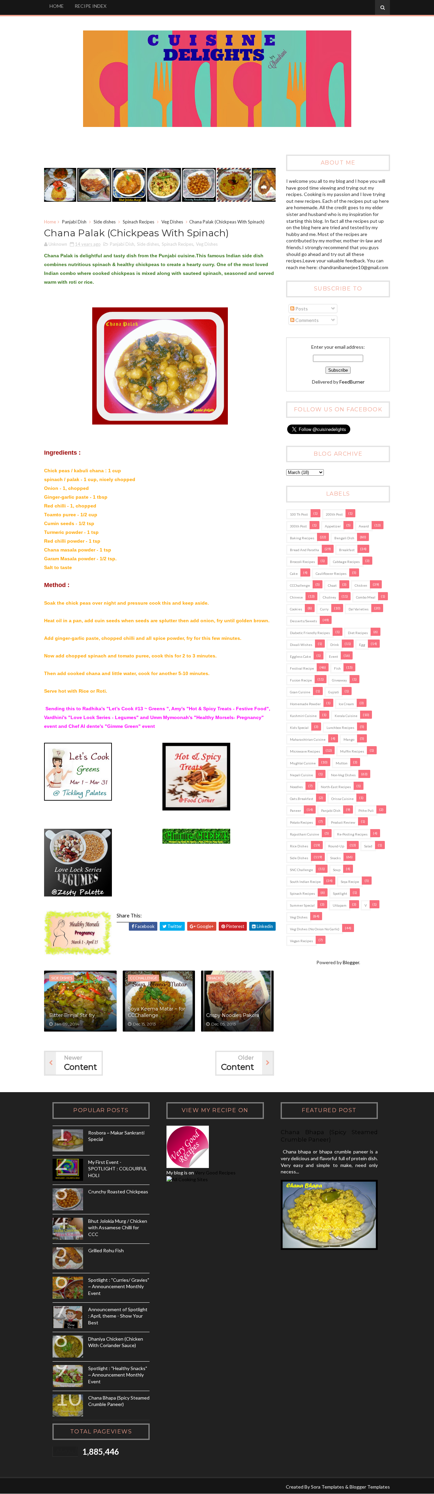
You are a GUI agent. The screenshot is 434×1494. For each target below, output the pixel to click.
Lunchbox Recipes (340, 728)
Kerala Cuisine (346, 716)
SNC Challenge (301, 870)
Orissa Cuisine (342, 799)
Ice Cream (346, 704)
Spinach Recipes (138, 221)
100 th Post (299, 514)
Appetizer (333, 526)
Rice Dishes (299, 846)
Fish (337, 668)
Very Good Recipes (215, 1172)
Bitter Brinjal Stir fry (72, 1015)
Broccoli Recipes (302, 562)
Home (50, 221)
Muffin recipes (352, 751)
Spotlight (340, 893)
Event (333, 656)
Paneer (295, 810)
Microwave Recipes (305, 751)
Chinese (296, 597)
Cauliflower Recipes (331, 573)
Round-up (336, 846)
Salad (368, 846)
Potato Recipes (301, 822)
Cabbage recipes (346, 562)
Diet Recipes (358, 633)
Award (364, 526)
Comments (306, 320)
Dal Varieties (359, 609)
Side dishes (105, 221)
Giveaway (339, 680)
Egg (362, 645)
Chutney (329, 597)
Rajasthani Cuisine (304, 834)
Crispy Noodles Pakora (232, 1015)
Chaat (332, 585)
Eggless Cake (300, 656)
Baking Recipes (302, 538)
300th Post (298, 526)
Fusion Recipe (301, 680)
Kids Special (299, 728)
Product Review (343, 822)
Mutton (342, 763)
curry (324, 609)
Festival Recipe (302, 668)
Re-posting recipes (352, 834)
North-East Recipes (336, 787)
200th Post (334, 514)
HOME (57, 6)
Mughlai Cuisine (303, 763)
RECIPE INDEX (90, 6)
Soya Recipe (350, 882)
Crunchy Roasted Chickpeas (118, 1191)
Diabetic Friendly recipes (310, 633)
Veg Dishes (172, 221)
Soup (336, 870)
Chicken (361, 585)
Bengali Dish (344, 538)
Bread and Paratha (304, 550)
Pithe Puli (366, 810)
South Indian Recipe (305, 882)
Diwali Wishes (301, 645)
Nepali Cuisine (301, 775)
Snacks (335, 858)
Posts (301, 308)
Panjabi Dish (74, 221)
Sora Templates (327, 1487)
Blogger (351, 962)
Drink (334, 645)
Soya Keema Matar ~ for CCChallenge (156, 1012)
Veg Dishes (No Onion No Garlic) (314, 929)
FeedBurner (351, 382)
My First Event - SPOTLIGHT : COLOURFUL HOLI (117, 1168)
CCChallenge (300, 585)
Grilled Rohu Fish (106, 1250)
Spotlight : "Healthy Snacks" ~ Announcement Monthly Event (117, 1374)
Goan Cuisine (300, 692)
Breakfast (347, 550)
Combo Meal (365, 597)
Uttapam (340, 905)
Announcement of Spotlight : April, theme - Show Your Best (117, 1315)
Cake (294, 573)
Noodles (296, 787)
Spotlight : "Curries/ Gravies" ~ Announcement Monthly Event (118, 1286)
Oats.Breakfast (301, 799)
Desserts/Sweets (303, 621)
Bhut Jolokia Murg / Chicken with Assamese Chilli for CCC (117, 1227)
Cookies (296, 609)
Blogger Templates (370, 1487)
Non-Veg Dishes (343, 775)
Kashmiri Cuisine (303, 716)
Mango (348, 739)
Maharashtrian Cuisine (308, 739)
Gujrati (333, 692)
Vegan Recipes (301, 941)
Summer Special (302, 905)
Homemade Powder (305, 704)
